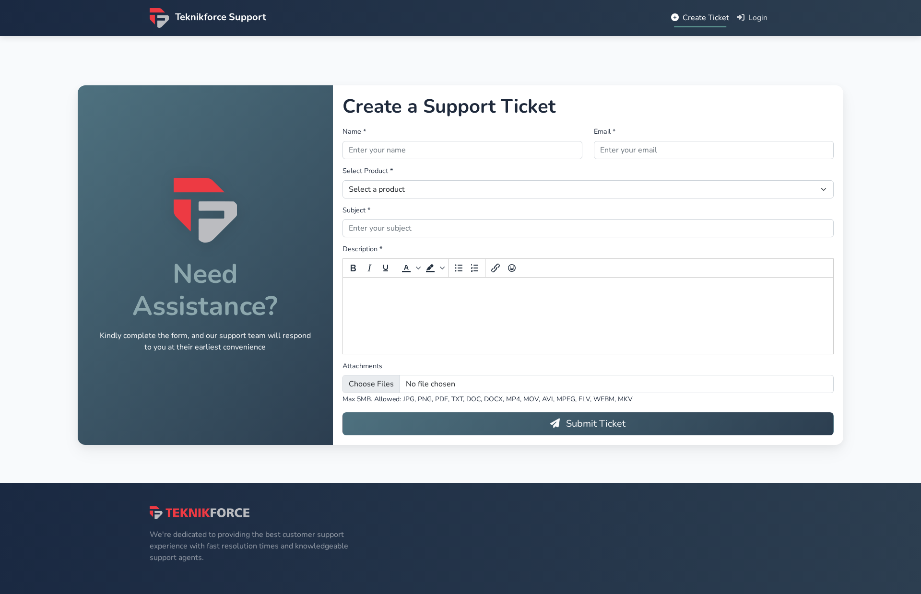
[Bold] (353, 268)
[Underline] (386, 268)
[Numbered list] (475, 268)
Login (757, 17)
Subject (356, 210)
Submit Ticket (595, 423)
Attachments (362, 366)
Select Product (367, 170)
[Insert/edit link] (495, 268)
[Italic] (369, 268)
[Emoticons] (512, 268)
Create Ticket (705, 17)
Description (362, 249)
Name (354, 131)
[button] (410, 268)
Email (604, 131)
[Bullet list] (458, 268)
